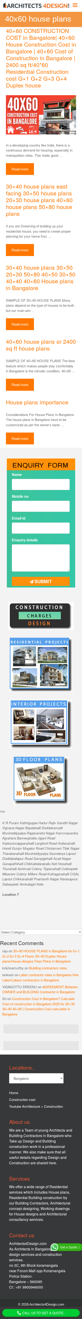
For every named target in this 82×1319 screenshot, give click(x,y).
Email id (16, 658)
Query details (21, 678)
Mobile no (18, 638)
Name (15, 618)
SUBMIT (42, 717)
